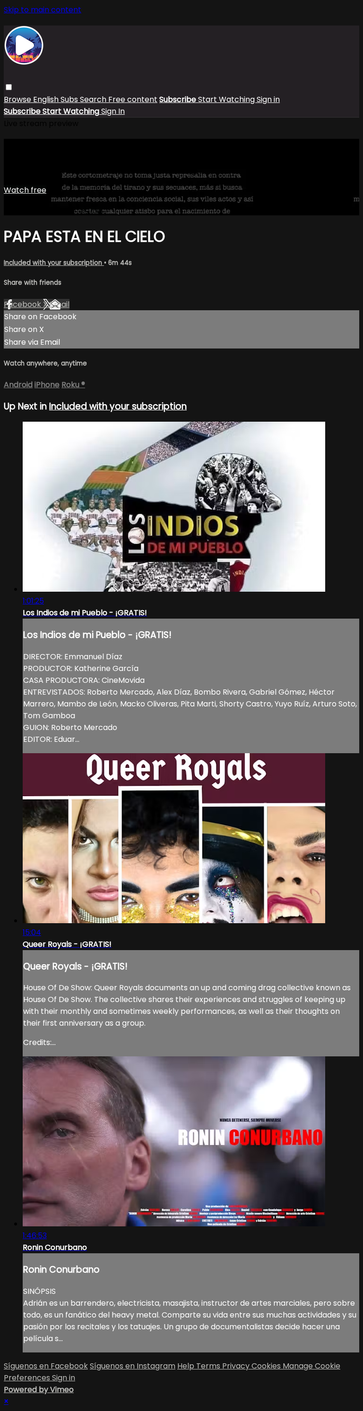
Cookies (267, 1365)
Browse (18, 99)
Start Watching (227, 99)
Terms (209, 1365)
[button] (9, 87)
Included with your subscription (54, 262)
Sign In (113, 111)
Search (94, 99)
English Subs (56, 99)
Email (59, 304)
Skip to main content (42, 9)
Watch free (25, 190)
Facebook (23, 304)
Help (186, 1365)
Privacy (236, 1365)
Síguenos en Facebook (46, 1365)
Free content (132, 99)
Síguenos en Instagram (132, 1365)
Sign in (268, 99)
